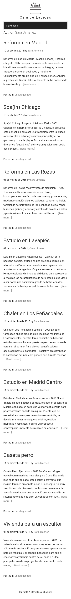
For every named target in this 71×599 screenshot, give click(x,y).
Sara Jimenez (25, 32)
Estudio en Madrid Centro (32, 382)
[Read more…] (30, 84)
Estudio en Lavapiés (26, 240)
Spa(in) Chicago (21, 107)
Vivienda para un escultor (32, 524)
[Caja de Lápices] (35, 13)
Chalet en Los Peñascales (33, 313)
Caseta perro (18, 455)
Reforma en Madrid (25, 43)
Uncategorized (23, 94)
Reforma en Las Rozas (29, 172)
